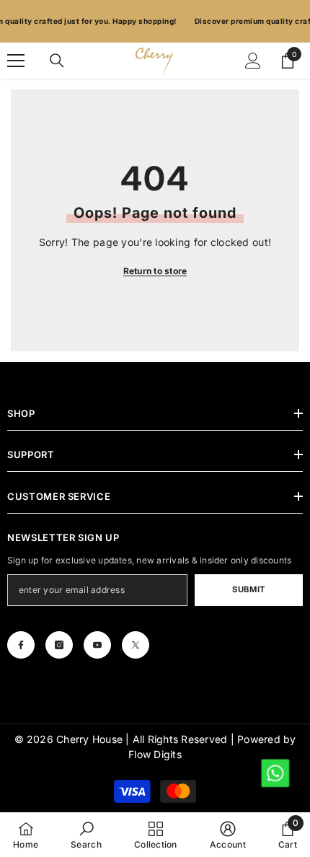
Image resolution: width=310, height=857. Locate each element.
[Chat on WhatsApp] (274, 772)
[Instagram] (59, 645)
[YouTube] (97, 645)
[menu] (16, 60)
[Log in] (253, 61)
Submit (248, 589)
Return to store (155, 270)
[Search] (57, 60)
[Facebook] (21, 645)
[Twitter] (135, 645)
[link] (86, 834)
